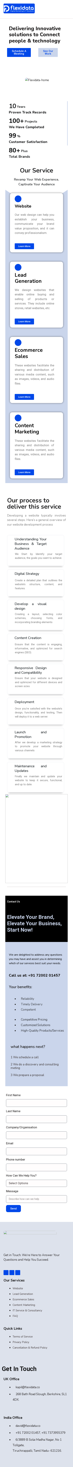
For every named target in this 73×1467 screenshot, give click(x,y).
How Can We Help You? (21, 1175)
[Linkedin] (11, 1272)
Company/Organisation (21, 1127)
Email (9, 1143)
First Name (13, 1095)
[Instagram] (17, 1272)
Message (12, 1191)
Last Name (13, 1111)
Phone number (15, 1159)
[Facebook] (6, 1272)
